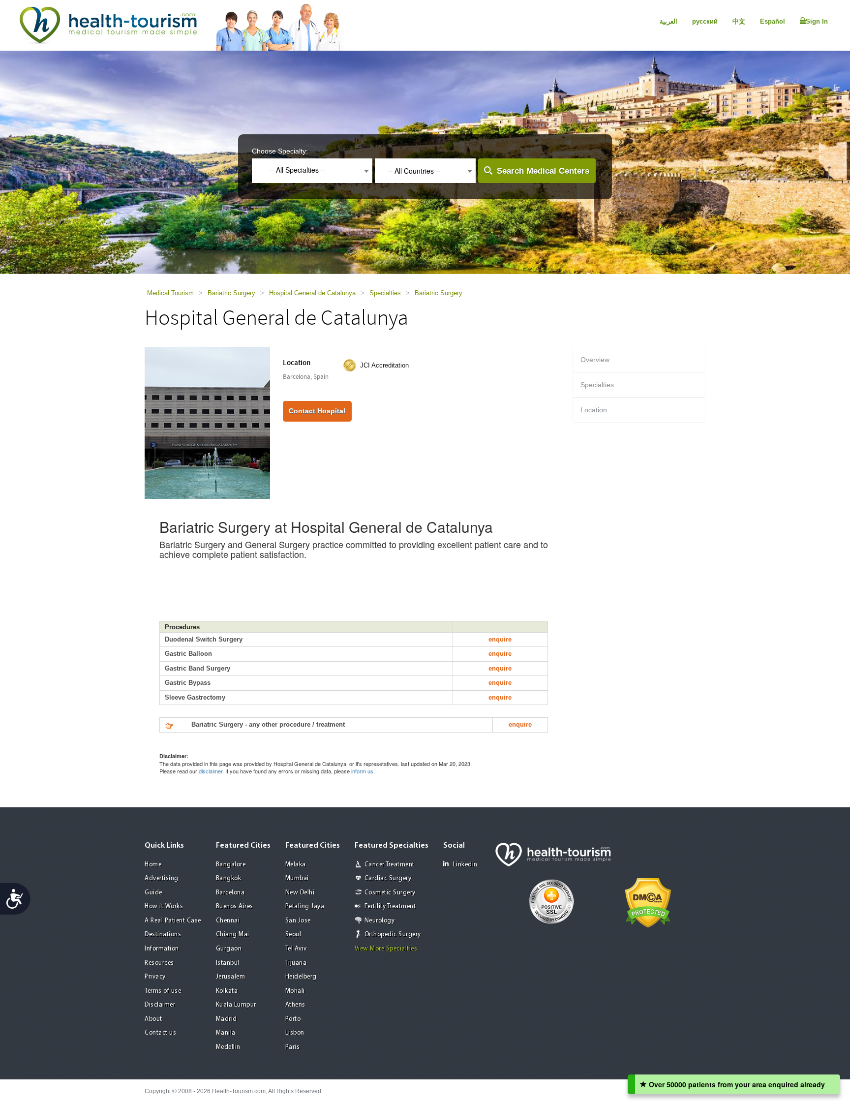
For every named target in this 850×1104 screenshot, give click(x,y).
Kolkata (227, 991)
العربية (668, 21)
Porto (293, 1019)
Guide (153, 892)
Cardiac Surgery (388, 878)
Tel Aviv (296, 949)
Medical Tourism (170, 293)
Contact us (160, 1033)
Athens (295, 1005)
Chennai (228, 921)
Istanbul (228, 963)
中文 (738, 21)
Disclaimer (160, 1005)
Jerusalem (230, 977)
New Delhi (300, 892)
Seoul (293, 934)
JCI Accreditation (384, 365)
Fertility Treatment (390, 906)
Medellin (228, 1047)
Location (593, 410)
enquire (500, 639)
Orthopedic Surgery (392, 934)
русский (705, 21)
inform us (362, 771)
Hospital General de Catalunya (312, 293)
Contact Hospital (317, 411)
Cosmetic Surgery (390, 892)
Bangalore (231, 864)
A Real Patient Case (173, 921)
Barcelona (230, 892)
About (153, 1019)
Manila (226, 1033)
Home (153, 864)
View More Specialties (386, 949)
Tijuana (296, 963)
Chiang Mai (232, 934)
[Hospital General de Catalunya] (207, 422)
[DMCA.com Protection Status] (648, 902)
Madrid (226, 1019)
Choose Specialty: (280, 151)
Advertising (162, 878)
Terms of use (163, 991)
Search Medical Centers (543, 171)
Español (772, 21)
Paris (292, 1047)
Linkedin (465, 864)
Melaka (295, 864)
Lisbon (294, 1033)
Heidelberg (301, 977)
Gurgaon (229, 949)
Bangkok (229, 878)
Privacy (155, 977)
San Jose (298, 921)
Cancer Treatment (389, 864)
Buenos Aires (234, 906)
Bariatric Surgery (231, 293)
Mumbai (297, 878)
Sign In (817, 21)
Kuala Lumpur (236, 1005)
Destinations (163, 934)
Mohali (295, 991)
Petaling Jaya (305, 906)
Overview (594, 360)
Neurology (379, 921)
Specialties (385, 293)
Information (162, 949)
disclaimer (210, 771)
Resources (159, 963)
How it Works (164, 906)
